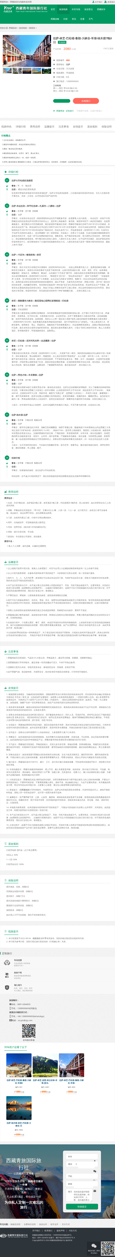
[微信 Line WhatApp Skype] (72, 1164)
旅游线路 (63, 9)
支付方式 (66, 1224)
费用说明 (35, 126)
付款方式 (73, 1230)
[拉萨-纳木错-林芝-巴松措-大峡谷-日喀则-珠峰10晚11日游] (19, 1107)
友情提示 (78, 126)
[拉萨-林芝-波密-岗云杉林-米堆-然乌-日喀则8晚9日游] (45, 1065)
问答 (65, 18)
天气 (91, 18)
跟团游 (32, 28)
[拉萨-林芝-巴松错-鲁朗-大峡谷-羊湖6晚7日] (19, 1065)
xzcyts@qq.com (25, 1020)
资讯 (74, 18)
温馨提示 (49, 126)
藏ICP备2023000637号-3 (65, 1237)
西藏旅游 (13, 28)
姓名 (70, 1156)
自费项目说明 (30, 1224)
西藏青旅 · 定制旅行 (65, 110)
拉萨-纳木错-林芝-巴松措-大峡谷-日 (19, 1124)
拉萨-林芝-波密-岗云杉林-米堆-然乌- (45, 1081)
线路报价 (37, 938)
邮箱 (70, 1184)
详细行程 (21, 126)
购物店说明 (15, 1224)
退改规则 (92, 126)
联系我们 (109, 2)
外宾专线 (76, 9)
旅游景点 (88, 9)
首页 (53, 9)
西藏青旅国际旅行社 (57, 1240)
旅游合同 (43, 1224)
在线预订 (85, 100)
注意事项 (64, 126)
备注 (70, 1191)
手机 (70, 1176)
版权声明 (61, 1230)
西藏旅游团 (36, 1235)
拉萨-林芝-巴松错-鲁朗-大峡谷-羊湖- (71, 1081)
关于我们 (97, 2)
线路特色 (6, 126)
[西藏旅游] (24, 9)
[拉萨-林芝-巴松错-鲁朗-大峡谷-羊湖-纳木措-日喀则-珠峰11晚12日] (71, 1065)
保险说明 (107, 126)
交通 (82, 18)
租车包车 (54, 1224)
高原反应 (102, 797)
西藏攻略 (55, 18)
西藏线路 (25, 789)
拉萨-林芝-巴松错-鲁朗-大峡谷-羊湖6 (19, 1081)
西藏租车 (101, 9)
